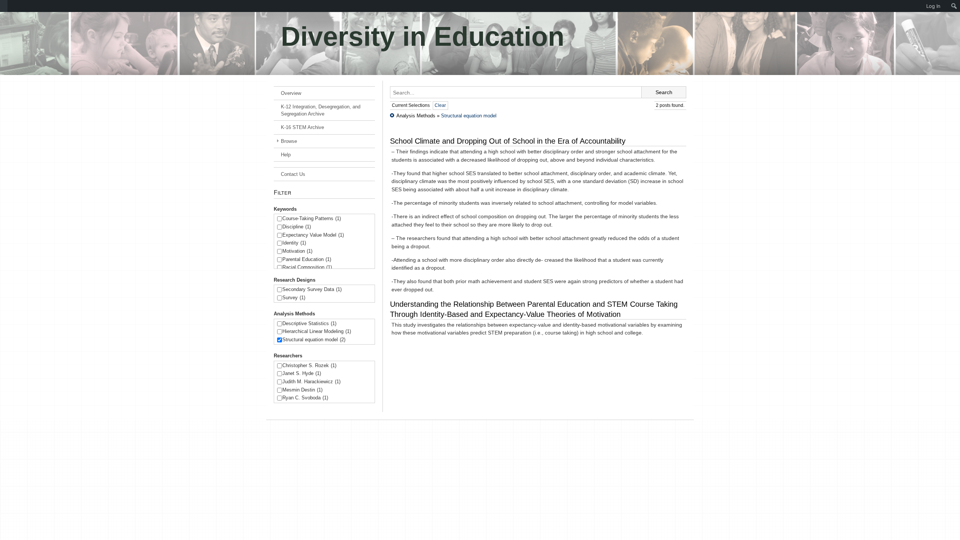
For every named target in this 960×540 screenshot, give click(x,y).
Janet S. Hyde (301, 373)
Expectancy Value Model (313, 235)
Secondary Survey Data (312, 289)
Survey (293, 297)
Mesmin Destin (302, 390)
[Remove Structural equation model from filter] (392, 115)
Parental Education (306, 259)
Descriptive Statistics (309, 323)
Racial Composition (307, 267)
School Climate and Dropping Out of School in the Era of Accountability (508, 141)
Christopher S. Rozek (309, 365)
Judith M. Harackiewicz (311, 381)
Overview (291, 93)
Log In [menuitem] (933, 6)
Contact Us (293, 174)
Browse (289, 141)
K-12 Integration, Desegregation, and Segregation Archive (320, 110)
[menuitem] (4, 6)
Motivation (297, 251)
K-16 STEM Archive (302, 127)
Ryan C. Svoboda (305, 397)
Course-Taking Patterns (311, 218)
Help (286, 155)
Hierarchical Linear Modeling (316, 331)
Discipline (296, 227)
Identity (294, 243)
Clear (440, 105)
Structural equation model (313, 339)
